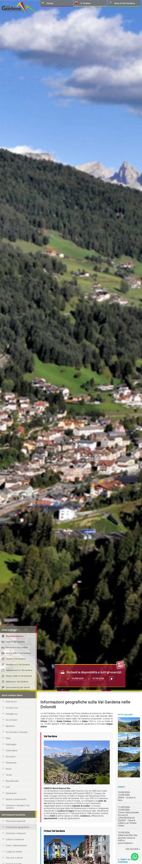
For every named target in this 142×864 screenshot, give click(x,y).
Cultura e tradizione (15, 839)
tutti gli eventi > (133, 848)
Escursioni (10, 756)
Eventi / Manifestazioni (16, 845)
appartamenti (50, 818)
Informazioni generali (15, 821)
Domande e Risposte (16, 833)
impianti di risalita (81, 806)
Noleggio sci (12, 714)
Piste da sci (11, 701)
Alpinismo (10, 726)
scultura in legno (65, 811)
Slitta (8, 738)
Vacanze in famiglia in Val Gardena (17, 806)
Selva (85, 721)
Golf (8, 787)
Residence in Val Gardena (18, 664)
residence (85, 816)
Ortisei (43, 721)
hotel (52, 816)
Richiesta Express (14, 636)
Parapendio (11, 762)
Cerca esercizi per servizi (18, 687)
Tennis (9, 775)
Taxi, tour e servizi (14, 858)
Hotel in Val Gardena (15, 642)
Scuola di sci (12, 707)
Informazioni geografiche (17, 827)
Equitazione (11, 793)
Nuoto (9, 769)
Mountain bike (12, 781)
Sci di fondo (11, 720)
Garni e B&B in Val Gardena (18, 653)
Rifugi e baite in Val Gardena (19, 676)
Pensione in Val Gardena (17, 647)
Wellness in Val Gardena (17, 681)
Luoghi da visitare (14, 851)
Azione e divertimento (16, 799)
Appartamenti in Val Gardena (19, 670)
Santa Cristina (64, 721)
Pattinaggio (11, 744)
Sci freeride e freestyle (17, 732)
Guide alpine (11, 750)
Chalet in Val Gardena (16, 659)
